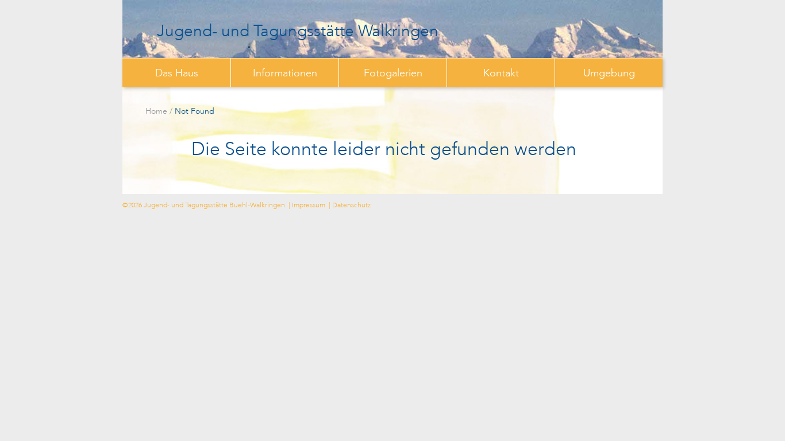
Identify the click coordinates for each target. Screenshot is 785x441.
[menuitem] (176, 72)
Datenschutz (351, 205)
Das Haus (176, 73)
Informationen (285, 73)
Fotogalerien (393, 73)
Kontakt (501, 73)
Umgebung (609, 73)
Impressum (308, 205)
